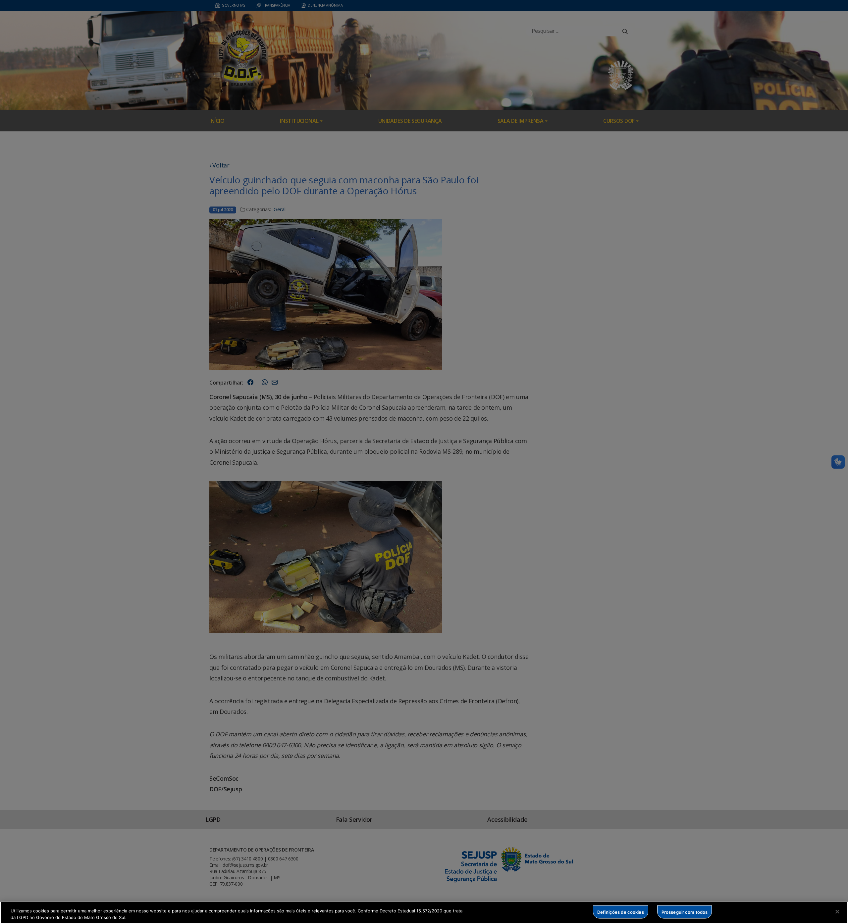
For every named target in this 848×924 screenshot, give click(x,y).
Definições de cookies (620, 911)
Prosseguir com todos (685, 911)
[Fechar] (837, 911)
